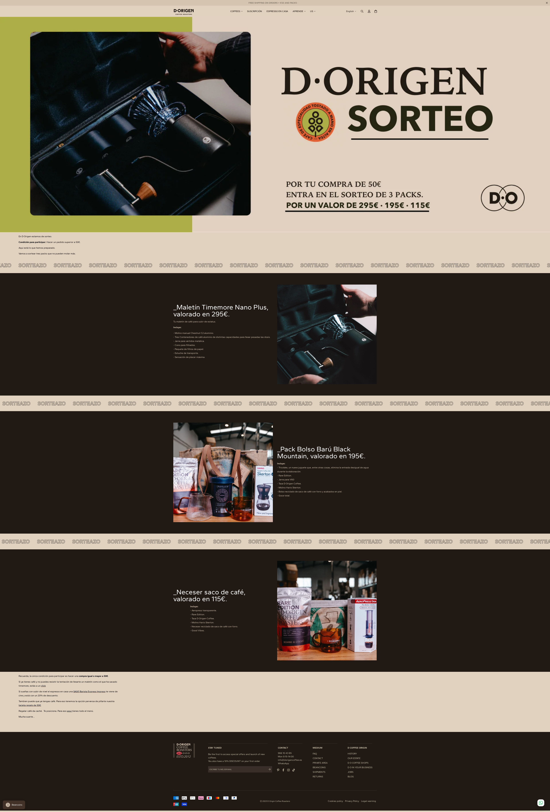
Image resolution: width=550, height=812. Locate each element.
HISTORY (352, 753)
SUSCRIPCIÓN (254, 11)
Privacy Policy (352, 801)
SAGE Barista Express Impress (89, 691)
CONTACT (318, 758)
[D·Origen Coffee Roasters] (183, 11)
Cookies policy (335, 801)
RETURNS (318, 776)
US (311, 11)
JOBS (350, 772)
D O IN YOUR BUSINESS (360, 767)
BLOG (351, 776)
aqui (69, 711)
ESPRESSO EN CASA (277, 11)
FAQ (315, 753)
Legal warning (368, 801)
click (43, 685)
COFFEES (235, 11)
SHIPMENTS (319, 772)
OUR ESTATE (354, 758)
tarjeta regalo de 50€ (30, 705)
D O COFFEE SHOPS (358, 762)
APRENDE (298, 11)
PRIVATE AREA (320, 762)
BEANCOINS (319, 767)
